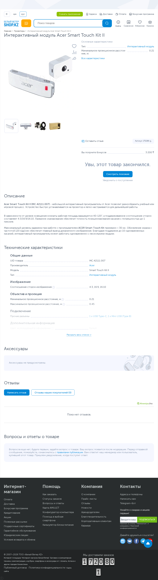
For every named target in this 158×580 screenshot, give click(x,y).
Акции (7, 517)
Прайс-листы (89, 499)
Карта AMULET (51, 508)
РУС (23, 14)
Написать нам (128, 499)
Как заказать (49, 494)
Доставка (107, 14)
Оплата (122, 14)
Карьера (85, 526)
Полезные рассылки (15, 522)
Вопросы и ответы (53, 503)
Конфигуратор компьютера (58, 512)
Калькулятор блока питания (58, 525)
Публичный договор (15, 568)
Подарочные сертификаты (19, 526)
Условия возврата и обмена (19, 540)
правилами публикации (70, 452)
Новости (86, 508)
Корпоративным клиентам (96, 521)
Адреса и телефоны (131, 494)
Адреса (93, 14)
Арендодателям (90, 512)
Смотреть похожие (117, 174)
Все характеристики (93, 58)
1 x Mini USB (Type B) (119, 316)
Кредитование (12, 513)
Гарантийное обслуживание (20, 531)
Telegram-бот (128, 503)
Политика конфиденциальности (47, 568)
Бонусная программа (143, 14)
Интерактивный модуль (140, 46)
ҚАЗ (14, 14)
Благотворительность (93, 517)
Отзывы (85, 503)
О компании (88, 494)
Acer (92, 265)
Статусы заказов (52, 499)
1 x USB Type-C (98, 316)
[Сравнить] (74, 52)
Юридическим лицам (16, 535)
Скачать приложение (69, 14)
